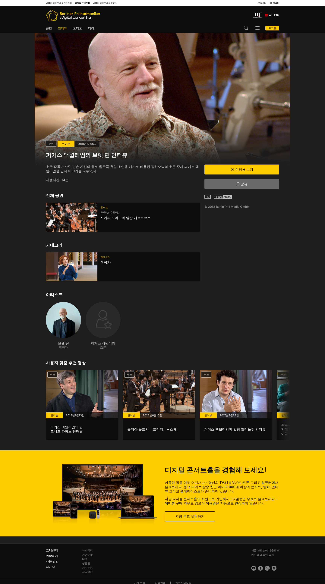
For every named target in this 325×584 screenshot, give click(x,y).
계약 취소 (87, 571)
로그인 (272, 28)
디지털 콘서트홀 (82, 3)
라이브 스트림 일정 (262, 554)
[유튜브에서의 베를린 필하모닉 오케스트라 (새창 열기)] (253, 568)
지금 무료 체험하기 (189, 516)
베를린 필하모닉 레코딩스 (105, 3)
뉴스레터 (87, 550)
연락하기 (52, 556)
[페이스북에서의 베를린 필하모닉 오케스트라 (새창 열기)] (260, 568)
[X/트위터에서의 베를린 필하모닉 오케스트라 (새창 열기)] (267, 568)
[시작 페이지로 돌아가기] (73, 15)
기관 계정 (87, 554)
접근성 (50, 567)
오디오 (77, 28)
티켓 (91, 28)
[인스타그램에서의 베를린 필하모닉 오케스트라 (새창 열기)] (274, 568)
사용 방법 (52, 561)
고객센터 (262, 3)
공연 (49, 28)
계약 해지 (87, 567)
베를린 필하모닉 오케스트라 (59, 3)
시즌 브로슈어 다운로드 (265, 550)
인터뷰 (62, 28)
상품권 (86, 563)
